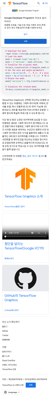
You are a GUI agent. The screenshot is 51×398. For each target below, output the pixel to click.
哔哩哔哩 (6, 340)
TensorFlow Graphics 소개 (23, 196)
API (43, 156)
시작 (25, 41)
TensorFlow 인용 (9, 369)
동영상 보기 (9, 258)
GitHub (5, 331)
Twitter (5, 335)
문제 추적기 (6, 352)
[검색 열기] (38, 3)
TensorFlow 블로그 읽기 (14, 206)
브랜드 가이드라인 (9, 365)
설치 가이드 (32, 156)
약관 (4, 379)
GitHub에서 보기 (11, 310)
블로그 (4, 326)
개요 (24, 156)
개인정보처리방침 (15, 379)
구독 (31, 385)
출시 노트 (6, 356)
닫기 (25, 34)
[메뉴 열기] (4, 3)
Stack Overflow (8, 360)
